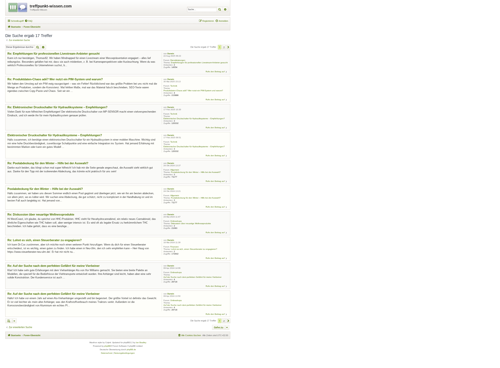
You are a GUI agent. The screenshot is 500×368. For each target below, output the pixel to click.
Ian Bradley (141, 342)
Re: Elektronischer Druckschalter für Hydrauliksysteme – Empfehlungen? (57, 107)
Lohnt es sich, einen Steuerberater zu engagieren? (194, 249)
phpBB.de (131, 349)
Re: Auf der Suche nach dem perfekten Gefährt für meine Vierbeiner (53, 265)
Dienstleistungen (177, 60)
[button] (228, 47)
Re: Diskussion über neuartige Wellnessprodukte (40, 214)
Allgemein (174, 170)
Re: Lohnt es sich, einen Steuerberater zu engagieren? (44, 240)
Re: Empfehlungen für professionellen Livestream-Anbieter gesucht (53, 53)
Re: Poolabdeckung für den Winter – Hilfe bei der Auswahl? (47, 163)
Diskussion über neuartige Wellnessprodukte (191, 223)
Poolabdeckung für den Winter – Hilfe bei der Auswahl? (196, 172)
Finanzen (174, 247)
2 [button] (224, 47)
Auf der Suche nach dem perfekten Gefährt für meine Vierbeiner (192, 277)
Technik (173, 86)
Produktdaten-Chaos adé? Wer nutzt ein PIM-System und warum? (193, 90)
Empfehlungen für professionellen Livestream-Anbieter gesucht (199, 62)
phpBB (107, 346)
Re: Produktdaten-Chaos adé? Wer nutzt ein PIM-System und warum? (55, 79)
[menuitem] (28, 21)
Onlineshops (176, 221)
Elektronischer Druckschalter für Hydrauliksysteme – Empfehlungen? (194, 118)
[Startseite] (18, 7)
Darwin (170, 53)
